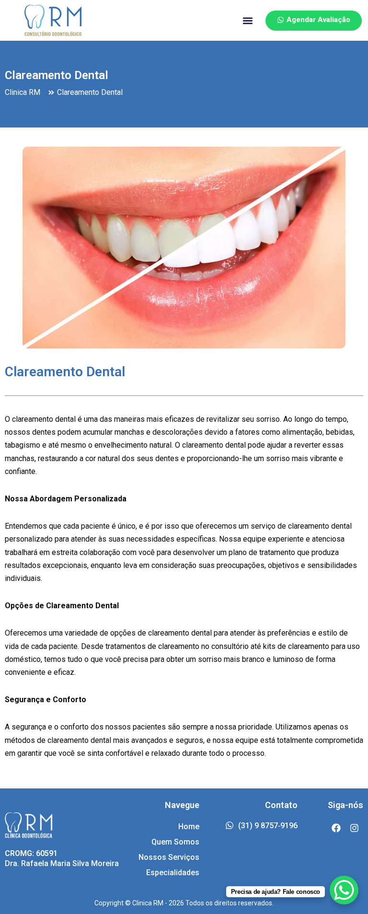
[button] (248, 20)
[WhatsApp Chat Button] (344, 890)
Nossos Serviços (168, 857)
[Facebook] (336, 828)
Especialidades (172, 872)
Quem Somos (175, 841)
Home (188, 826)
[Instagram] (354, 828)
